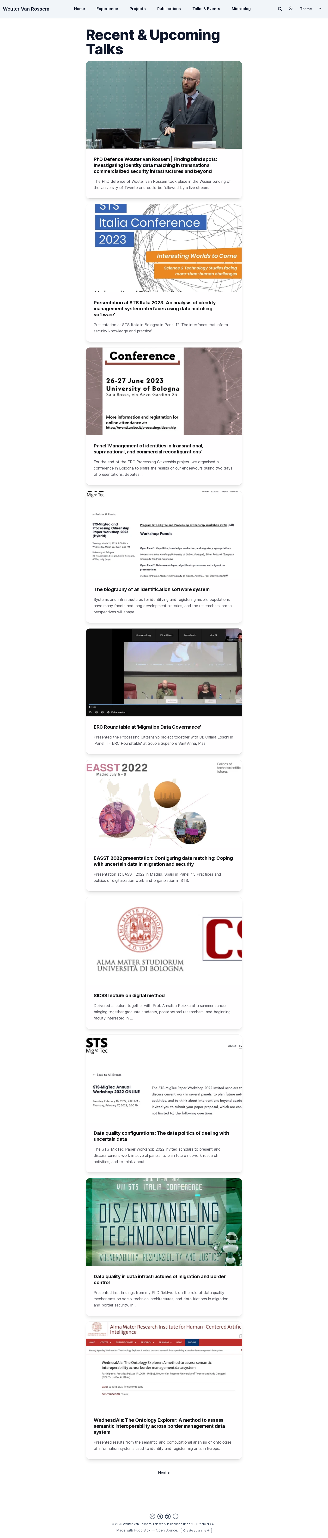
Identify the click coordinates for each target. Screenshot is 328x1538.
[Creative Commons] (164, 1516)
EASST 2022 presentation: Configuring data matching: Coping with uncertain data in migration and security (163, 861)
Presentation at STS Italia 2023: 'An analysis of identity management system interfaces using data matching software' (155, 308)
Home (79, 8)
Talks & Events (206, 8)
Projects (138, 8)
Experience (107, 8)
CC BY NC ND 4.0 (204, 1524)
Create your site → (196, 1530)
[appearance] (290, 8)
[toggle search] (280, 9)
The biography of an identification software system (151, 589)
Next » (164, 1472)
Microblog (241, 8)
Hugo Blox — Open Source (155, 1530)
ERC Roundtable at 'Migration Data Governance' (147, 727)
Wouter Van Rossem (26, 9)
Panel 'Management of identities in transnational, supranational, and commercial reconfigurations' (148, 449)
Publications (169, 8)
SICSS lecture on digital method (129, 995)
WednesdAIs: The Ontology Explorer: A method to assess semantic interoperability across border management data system (159, 1426)
